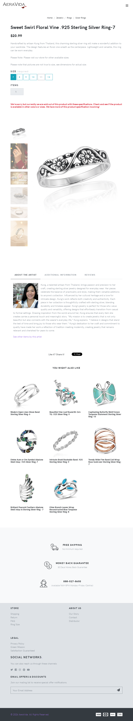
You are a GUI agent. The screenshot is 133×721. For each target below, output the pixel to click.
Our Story (74, 613)
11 (41, 77)
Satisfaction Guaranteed (23, 650)
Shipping (15, 613)
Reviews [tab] (90, 274)
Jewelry (59, 17)
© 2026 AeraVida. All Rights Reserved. (30, 714)
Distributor (74, 620)
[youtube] (28, 669)
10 (33, 77)
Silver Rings (80, 17)
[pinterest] (24, 669)
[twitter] (12, 669)
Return (14, 617)
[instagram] (20, 669)
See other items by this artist (27, 336)
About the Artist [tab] (25, 274)
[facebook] (16, 669)
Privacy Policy (17, 643)
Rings (69, 17)
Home (50, 17)
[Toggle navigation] (127, 5)
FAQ (13, 620)
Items (14, 85)
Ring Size (15, 624)
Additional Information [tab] (60, 274)
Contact (73, 617)
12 (49, 77)
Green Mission (18, 646)
